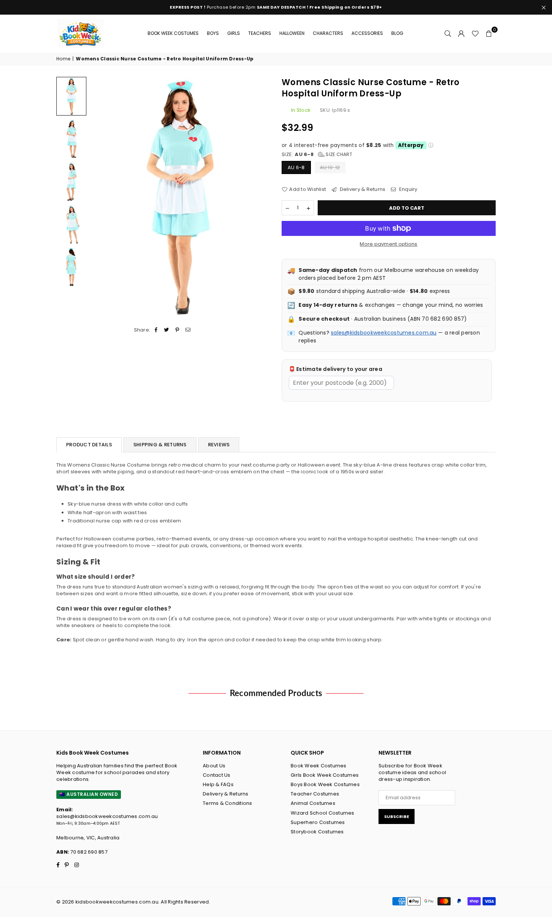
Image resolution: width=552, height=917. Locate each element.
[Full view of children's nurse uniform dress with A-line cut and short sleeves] (71, 181)
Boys (213, 33)
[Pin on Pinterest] (177, 330)
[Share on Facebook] (156, 330)
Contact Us (217, 775)
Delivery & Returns (361, 189)
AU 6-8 (296, 167)
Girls (233, 33)
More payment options (388, 244)
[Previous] (100, 197)
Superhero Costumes (318, 822)
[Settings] (461, 33)
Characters (328, 33)
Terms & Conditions (227, 803)
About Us (214, 765)
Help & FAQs (218, 784)
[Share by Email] (188, 330)
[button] (489, 33)
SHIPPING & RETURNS (160, 444)
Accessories (367, 33)
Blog (397, 33)
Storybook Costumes (317, 831)
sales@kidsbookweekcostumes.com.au (384, 332)
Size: (317, 154)
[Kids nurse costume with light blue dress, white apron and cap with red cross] (71, 96)
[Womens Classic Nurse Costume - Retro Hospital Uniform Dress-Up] (71, 224)
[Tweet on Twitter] (167, 330)
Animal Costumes (313, 803)
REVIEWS (219, 444)
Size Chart (338, 154)
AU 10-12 (330, 167)
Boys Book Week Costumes (325, 784)
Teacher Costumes (315, 793)
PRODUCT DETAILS (89, 444)
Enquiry (407, 189)
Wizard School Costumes (322, 812)
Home (63, 59)
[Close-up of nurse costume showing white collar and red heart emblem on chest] (71, 138)
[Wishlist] (475, 33)
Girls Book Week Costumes (325, 775)
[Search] (448, 33)
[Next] (260, 197)
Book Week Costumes (173, 33)
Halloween (292, 33)
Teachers (259, 33)
